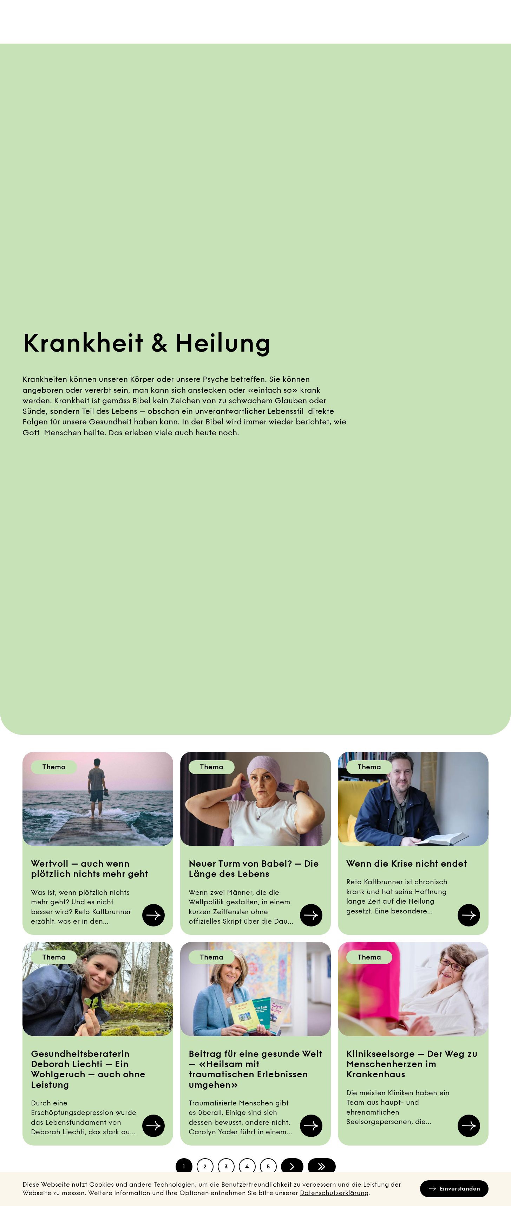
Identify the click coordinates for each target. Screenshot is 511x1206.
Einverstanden (460, 1188)
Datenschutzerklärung (334, 1193)
